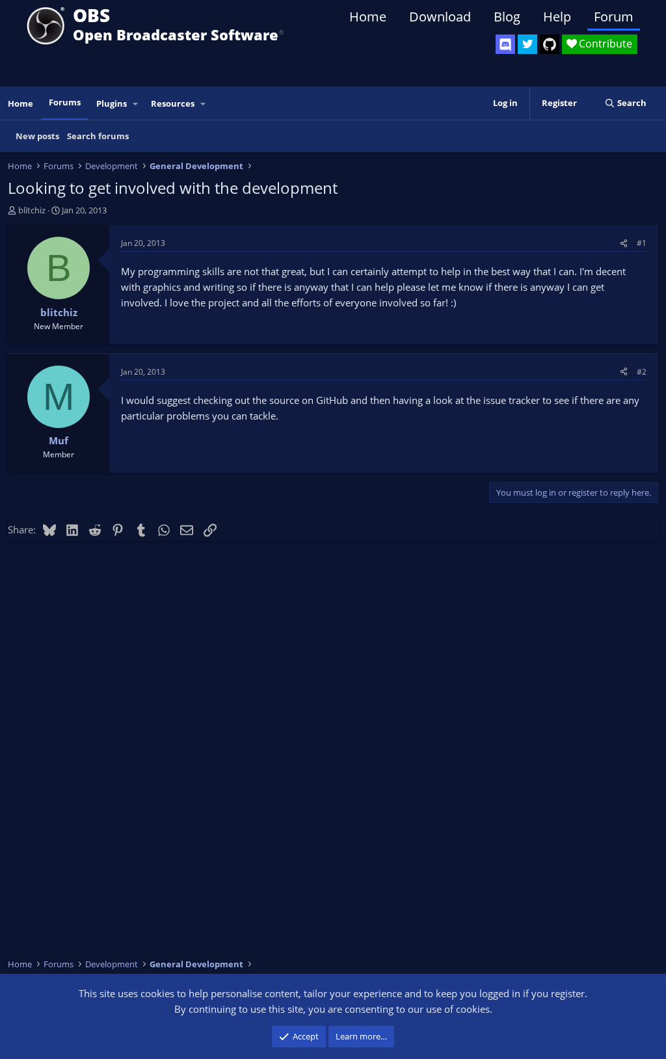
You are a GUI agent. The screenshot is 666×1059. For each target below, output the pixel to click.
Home (367, 16)
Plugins (111, 103)
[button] (136, 104)
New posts (37, 136)
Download (440, 16)
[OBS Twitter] (527, 44)
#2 (641, 371)
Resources (172, 103)
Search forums (98, 136)
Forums (65, 102)
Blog (507, 16)
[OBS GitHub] (549, 44)
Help (557, 16)
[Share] (623, 243)
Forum (613, 16)
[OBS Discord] (505, 44)
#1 (641, 242)
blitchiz (32, 210)
